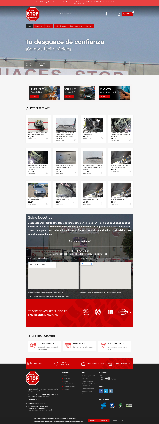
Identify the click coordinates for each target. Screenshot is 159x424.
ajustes (80, 421)
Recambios (39, 26)
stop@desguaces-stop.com (36, 403)
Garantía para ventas (88, 388)
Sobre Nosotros (61, 26)
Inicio (29, 26)
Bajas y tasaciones (76, 26)
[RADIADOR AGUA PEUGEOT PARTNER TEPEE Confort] (66, 190)
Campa (49, 26)
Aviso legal (85, 378)
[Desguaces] (32, 14)
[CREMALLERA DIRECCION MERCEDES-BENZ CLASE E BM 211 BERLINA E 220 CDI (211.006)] (66, 124)
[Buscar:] (83, 14)
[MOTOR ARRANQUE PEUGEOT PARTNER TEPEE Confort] (38, 190)
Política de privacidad (88, 376)
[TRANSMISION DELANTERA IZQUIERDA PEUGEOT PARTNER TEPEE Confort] (121, 124)
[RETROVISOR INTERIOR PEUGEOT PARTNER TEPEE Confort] (121, 157)
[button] (78, 313)
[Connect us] (101, 391)
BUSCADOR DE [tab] (30, 65)
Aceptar (92, 420)
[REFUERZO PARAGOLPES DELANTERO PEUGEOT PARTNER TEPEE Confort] (93, 157)
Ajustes (115, 420)
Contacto (89, 26)
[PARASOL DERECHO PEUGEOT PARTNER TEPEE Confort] (93, 190)
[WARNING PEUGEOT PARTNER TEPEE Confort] (93, 124)
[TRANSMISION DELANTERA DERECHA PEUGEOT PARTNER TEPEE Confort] (38, 157)
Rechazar (104, 420)
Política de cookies (87, 381)
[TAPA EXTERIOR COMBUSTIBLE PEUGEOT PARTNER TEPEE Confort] (66, 157)
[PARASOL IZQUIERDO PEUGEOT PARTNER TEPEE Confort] (121, 190)
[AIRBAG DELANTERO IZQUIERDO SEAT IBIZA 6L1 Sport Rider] (38, 124)
